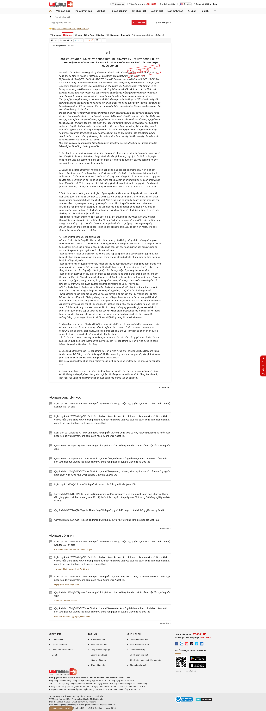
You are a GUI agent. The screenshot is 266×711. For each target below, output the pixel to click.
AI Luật (191, 11)
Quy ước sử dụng (137, 650)
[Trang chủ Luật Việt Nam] (61, 4)
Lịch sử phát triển (59, 644)
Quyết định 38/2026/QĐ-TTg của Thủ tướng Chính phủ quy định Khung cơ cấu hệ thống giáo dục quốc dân (109, 510)
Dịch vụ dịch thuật (99, 655)
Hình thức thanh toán (139, 644)
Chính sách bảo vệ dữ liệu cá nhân (145, 660)
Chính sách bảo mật (139, 655)
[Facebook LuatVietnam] (176, 644)
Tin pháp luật (139, 11)
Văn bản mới (63, 11)
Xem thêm (164, 623)
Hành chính (85, 616)
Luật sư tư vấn (175, 11)
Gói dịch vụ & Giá (167, 4)
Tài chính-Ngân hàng (63, 569)
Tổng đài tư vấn (98, 665)
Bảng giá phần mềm (139, 639)
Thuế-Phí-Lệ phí (81, 569)
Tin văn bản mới (118, 11)
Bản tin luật (157, 11)
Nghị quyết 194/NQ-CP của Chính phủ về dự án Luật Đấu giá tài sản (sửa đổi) (95, 484)
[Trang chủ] (50, 11)
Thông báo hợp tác (138, 665)
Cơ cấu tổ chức (61, 549)
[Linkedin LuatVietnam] (201, 644)
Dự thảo (101, 11)
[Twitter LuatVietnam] (196, 644)
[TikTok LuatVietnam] (191, 644)
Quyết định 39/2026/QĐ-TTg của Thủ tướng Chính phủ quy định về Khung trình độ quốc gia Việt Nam (106, 520)
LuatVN (165, 387)
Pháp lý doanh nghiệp (100, 650)
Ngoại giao (59, 585)
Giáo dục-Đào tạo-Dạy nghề (66, 616)
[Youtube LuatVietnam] (186, 644)
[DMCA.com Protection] (203, 700)
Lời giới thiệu (57, 639)
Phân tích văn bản (99, 644)
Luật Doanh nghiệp (76, 708)
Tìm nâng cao (164, 23)
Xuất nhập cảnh (72, 585)
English (187, 4)
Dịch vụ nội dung (98, 660)
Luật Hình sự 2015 (107, 708)
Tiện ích (204, 11)
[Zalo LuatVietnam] (181, 644)
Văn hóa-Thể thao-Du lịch (80, 549)
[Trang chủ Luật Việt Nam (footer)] (63, 675)
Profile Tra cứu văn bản (62, 650)
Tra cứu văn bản (83, 11)
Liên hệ (55, 655)
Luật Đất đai (92, 708)
